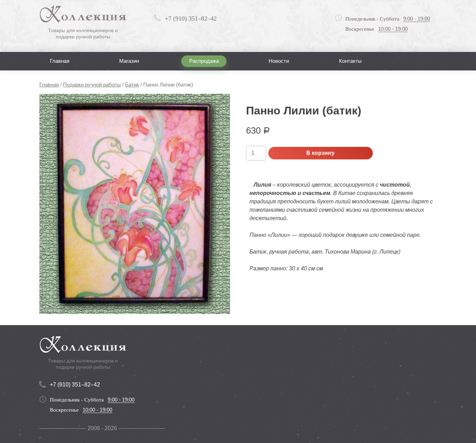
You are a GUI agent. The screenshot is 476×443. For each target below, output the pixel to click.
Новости (279, 61)
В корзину (320, 153)
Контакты (350, 61)
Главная (59, 61)
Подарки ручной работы (92, 85)
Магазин (129, 61)
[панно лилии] (134, 204)
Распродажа (204, 61)
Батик (132, 85)
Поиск (419, 61)
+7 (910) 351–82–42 (191, 18)
